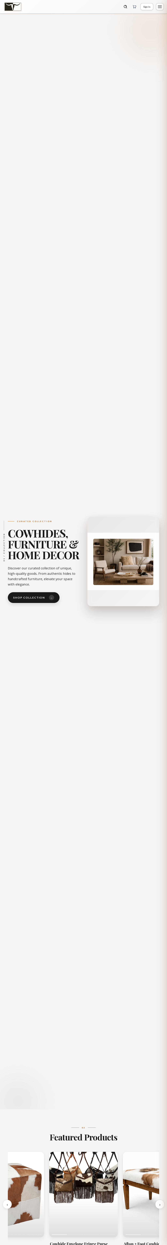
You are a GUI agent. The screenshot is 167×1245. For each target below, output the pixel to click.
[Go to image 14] (32, 1234)
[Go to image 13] (28, 1234)
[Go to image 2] (75, 1234)
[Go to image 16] (40, 1234)
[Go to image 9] (12, 1234)
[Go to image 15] (36, 1234)
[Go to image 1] (59, 1234)
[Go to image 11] (20, 1234)
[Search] (125, 6)
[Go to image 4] (107, 1234)
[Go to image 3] (91, 1234)
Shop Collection (33, 597)
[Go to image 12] (24, 1234)
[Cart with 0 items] (134, 6)
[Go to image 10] (16, 1234)
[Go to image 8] (8, 1234)
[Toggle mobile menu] (160, 6)
